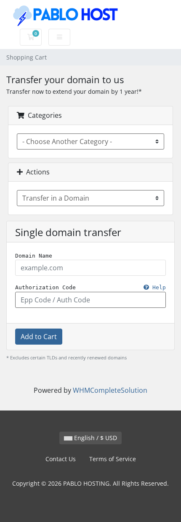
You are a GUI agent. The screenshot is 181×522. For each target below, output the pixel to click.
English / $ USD (94, 438)
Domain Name (33, 256)
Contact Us (60, 459)
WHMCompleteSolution (110, 390)
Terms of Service (112, 459)
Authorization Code (90, 287)
